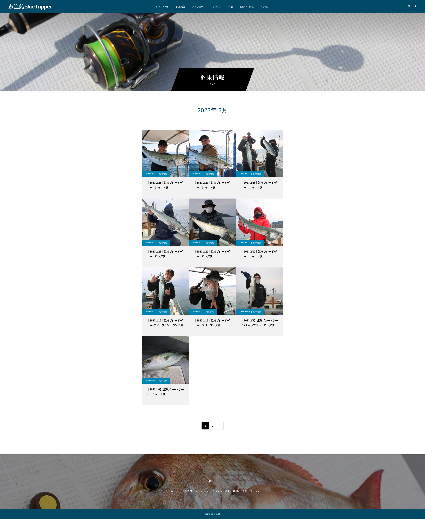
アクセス (265, 6)
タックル (217, 6)
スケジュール (199, 6)
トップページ (162, 6)
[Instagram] (409, 6)
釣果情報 (180, 6)
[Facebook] (415, 6)
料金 (230, 6)
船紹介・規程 (247, 6)
